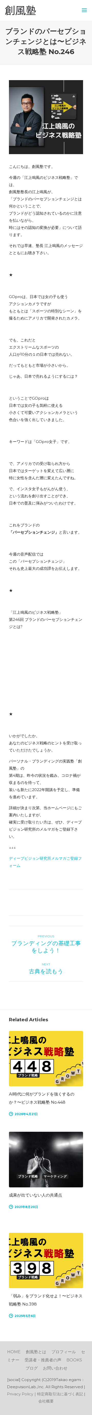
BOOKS (74, 1360)
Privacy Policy (20, 1394)
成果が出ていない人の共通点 (35, 1195)
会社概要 (46, 1401)
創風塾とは (36, 1351)
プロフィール (63, 1351)
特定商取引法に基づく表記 (60, 1394)
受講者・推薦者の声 (43, 1360)
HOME (14, 1351)
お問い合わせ (55, 1368)
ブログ (32, 1368)
